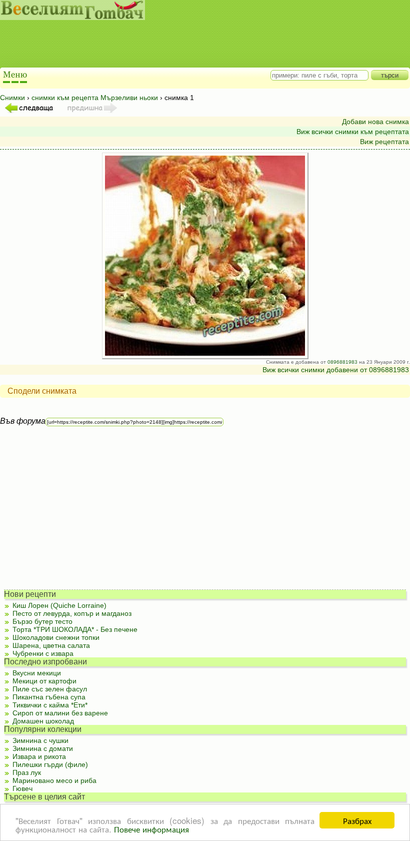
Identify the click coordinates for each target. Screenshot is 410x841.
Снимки (12, 98)
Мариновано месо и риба (54, 780)
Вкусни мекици (36, 673)
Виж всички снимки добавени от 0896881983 (335, 370)
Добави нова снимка (375, 122)
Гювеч (22, 788)
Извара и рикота (39, 756)
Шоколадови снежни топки (56, 637)
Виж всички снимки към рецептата (352, 132)
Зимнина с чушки (40, 740)
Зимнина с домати (42, 748)
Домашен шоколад (43, 721)
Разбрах (357, 820)
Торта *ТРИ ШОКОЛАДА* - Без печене (75, 629)
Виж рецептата (384, 142)
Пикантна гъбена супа (49, 697)
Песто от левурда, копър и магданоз (72, 613)
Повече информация (151, 828)
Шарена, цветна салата (51, 645)
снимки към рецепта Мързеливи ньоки (95, 98)
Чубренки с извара (43, 653)
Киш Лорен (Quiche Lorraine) (59, 605)
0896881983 (343, 362)
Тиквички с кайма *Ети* (50, 705)
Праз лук (26, 772)
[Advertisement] (195, 45)
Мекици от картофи (44, 681)
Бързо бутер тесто (42, 621)
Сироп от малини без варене (60, 713)
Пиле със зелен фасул (49, 689)
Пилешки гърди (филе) (50, 764)
